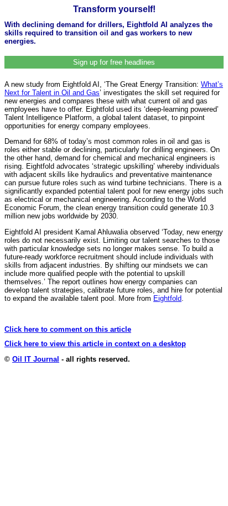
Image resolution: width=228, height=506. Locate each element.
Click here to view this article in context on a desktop (95, 344)
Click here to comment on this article (67, 329)
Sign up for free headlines (114, 62)
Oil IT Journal (35, 359)
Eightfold (167, 298)
